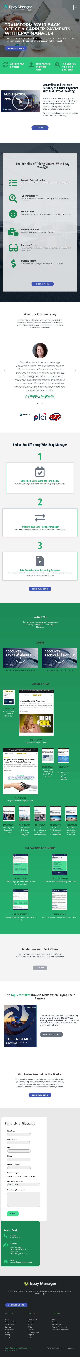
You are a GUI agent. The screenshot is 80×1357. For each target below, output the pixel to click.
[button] (20, 101)
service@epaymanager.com (21, 1262)
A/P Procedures (20, 878)
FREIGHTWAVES (8, 825)
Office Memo (59, 914)
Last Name (11, 1139)
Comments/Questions (15, 1190)
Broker (11, 1177)
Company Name (13, 1165)
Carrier (19, 1177)
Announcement (20, 914)
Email (9, 1148)
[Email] (6, 1262)
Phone (9, 1156)
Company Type (12, 1173)
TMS (26, 1177)
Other (33, 1177)
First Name (11, 1131)
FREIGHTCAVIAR (20, 798)
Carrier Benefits (59, 878)
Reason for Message (14, 1182)
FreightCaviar (36, 740)
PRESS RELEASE (9, 708)
